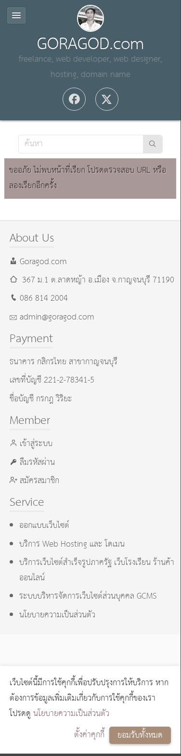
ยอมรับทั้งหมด (140, 735)
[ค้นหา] (152, 144)
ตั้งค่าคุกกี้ (89, 735)
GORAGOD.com (90, 44)
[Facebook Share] (74, 99)
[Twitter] (106, 99)
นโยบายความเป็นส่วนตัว (71, 713)
